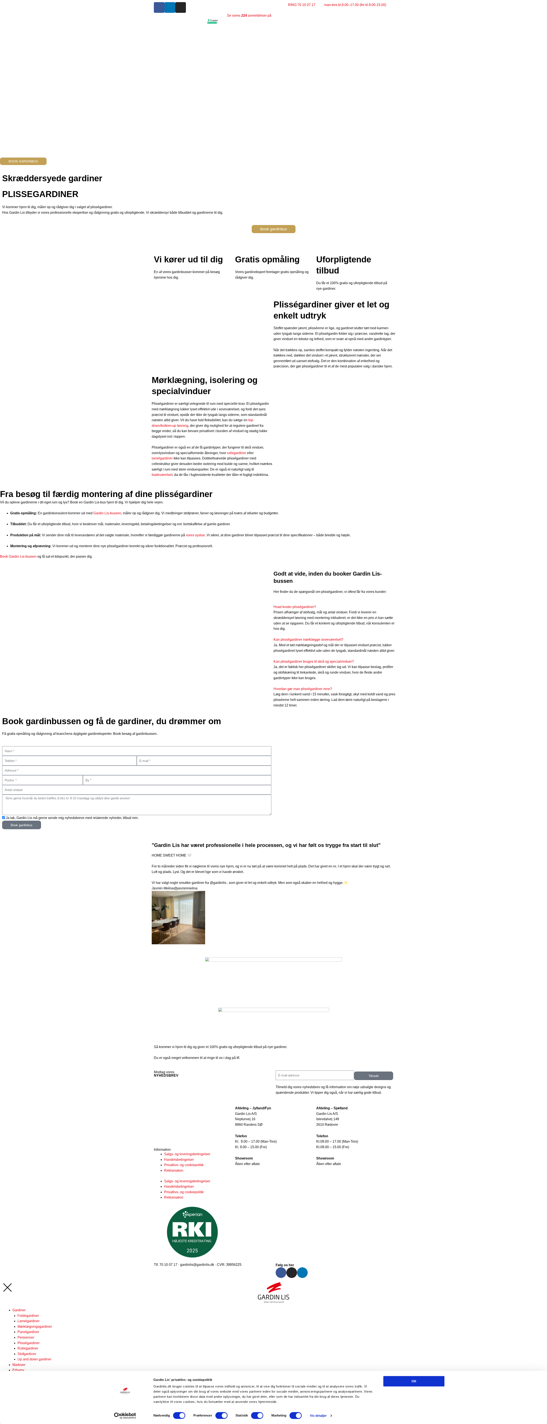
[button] (334, 607)
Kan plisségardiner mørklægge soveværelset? (308, 639)
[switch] (221, 1415)
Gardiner (19, 1310)
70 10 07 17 (250, 1058)
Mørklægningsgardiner (35, 1326)
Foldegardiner (28, 1315)
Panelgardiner (28, 1332)
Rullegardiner (28, 1348)
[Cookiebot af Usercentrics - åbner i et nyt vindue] (125, 1415)
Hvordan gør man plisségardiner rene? (303, 689)
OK (414, 1381)
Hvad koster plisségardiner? (295, 607)
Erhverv (18, 1370)
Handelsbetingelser (179, 1159)
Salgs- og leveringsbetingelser (187, 1154)
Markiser (18, 1365)
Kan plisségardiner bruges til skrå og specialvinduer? (314, 661)
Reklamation (173, 1170)
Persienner (26, 1337)
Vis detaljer (318, 1415)
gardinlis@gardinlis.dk (197, 1264)
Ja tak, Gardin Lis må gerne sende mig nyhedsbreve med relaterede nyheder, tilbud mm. (72, 818)
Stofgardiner (27, 1354)
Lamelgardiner (29, 1321)
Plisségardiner (29, 1343)
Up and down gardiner (34, 1359)
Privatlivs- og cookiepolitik (184, 1165)
